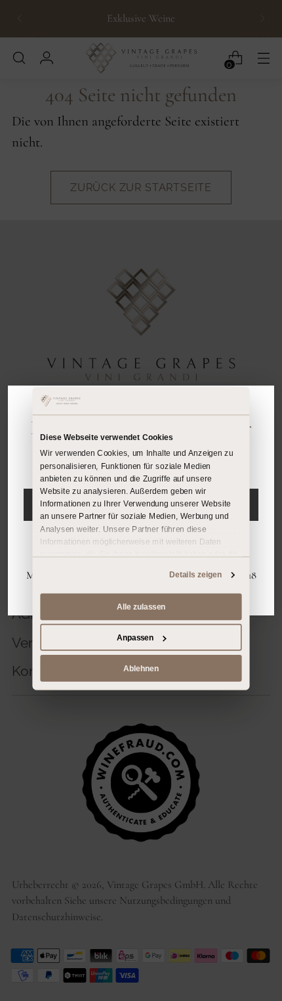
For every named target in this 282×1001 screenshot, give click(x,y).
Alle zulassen (141, 607)
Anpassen (135, 637)
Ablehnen (141, 668)
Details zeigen (195, 574)
